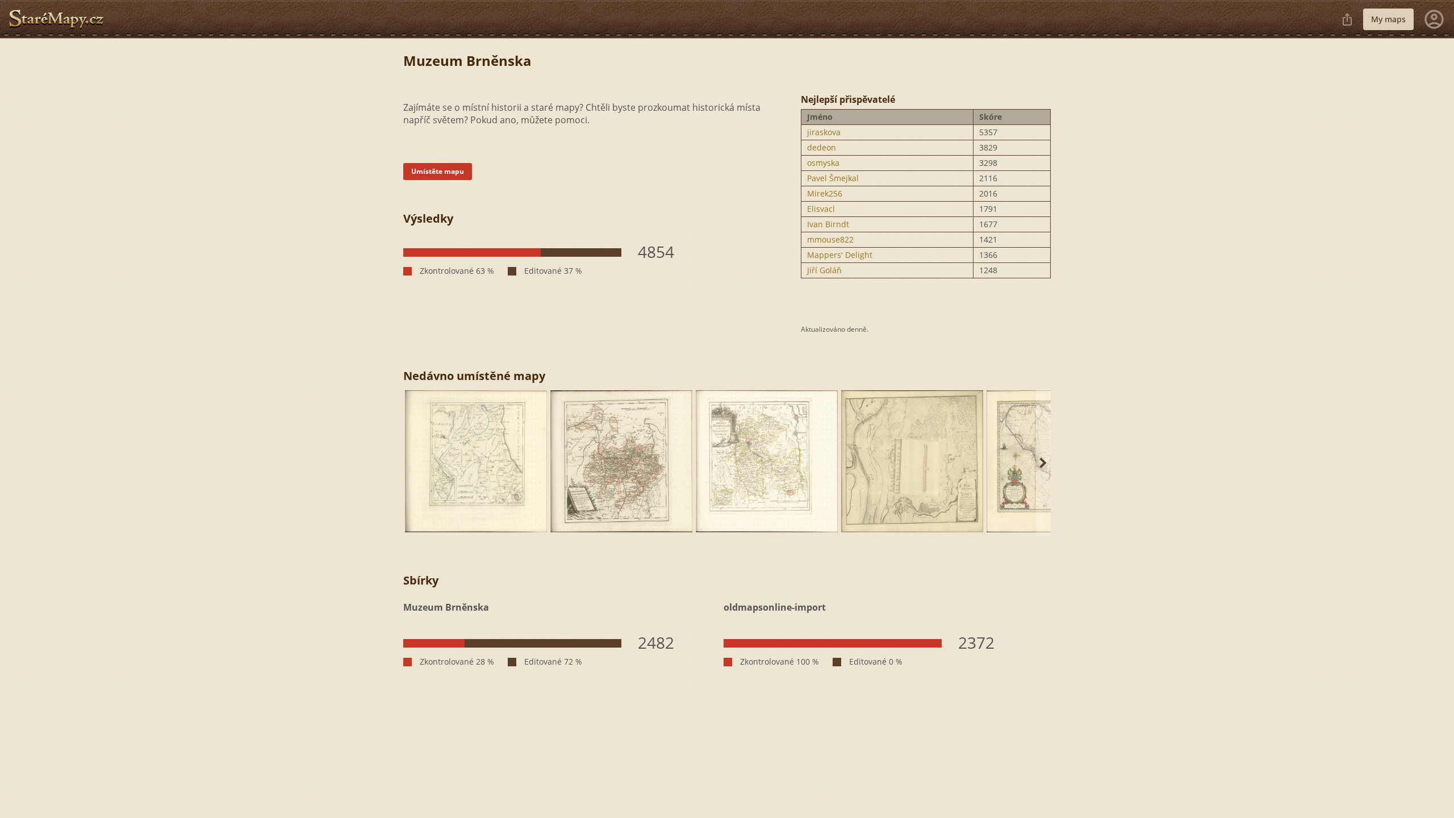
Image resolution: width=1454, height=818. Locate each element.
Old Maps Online (61, 19)
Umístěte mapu (437, 171)
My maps (1388, 19)
